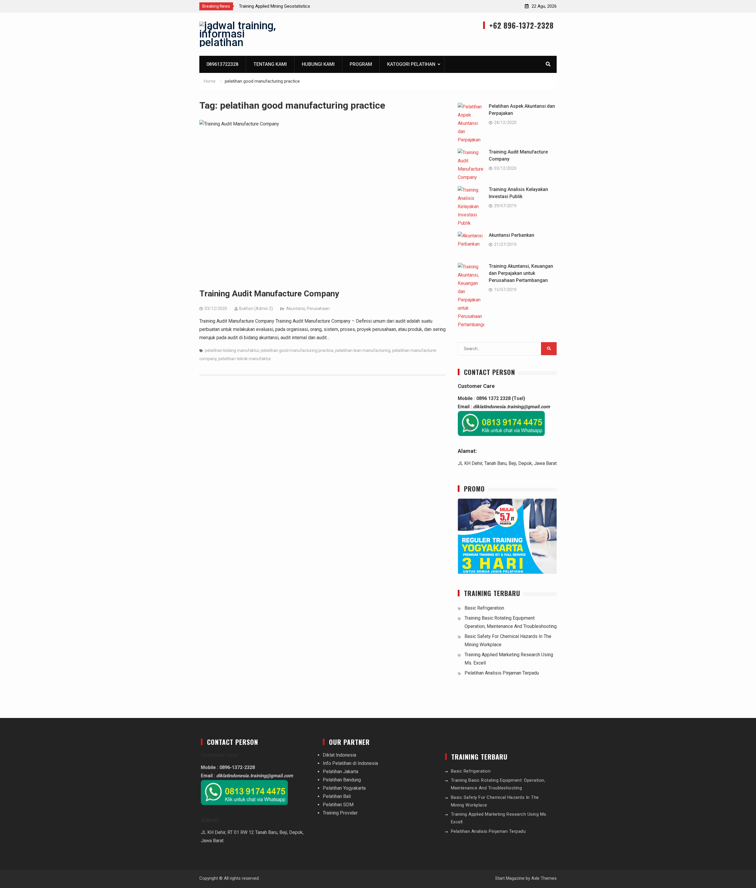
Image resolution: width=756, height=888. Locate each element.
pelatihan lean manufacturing (362, 350)
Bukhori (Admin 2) (256, 308)
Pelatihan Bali (337, 796)
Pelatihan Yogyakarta (344, 788)
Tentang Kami (270, 64)
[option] (292, 6)
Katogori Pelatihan (411, 64)
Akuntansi (295, 308)
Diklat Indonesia (339, 755)
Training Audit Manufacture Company (269, 293)
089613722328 (222, 64)
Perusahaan (318, 308)
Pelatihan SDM (338, 804)
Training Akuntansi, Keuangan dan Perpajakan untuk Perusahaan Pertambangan (521, 273)
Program (361, 64)
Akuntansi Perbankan (511, 235)
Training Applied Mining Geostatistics (274, 6)
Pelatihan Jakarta (340, 771)
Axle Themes (544, 878)
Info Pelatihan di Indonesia (350, 763)
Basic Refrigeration (484, 608)
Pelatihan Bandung (342, 780)
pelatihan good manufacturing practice (297, 350)
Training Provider (340, 813)
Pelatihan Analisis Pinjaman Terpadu (502, 673)
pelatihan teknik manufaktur (244, 358)
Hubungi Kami (318, 64)
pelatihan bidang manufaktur (232, 350)
